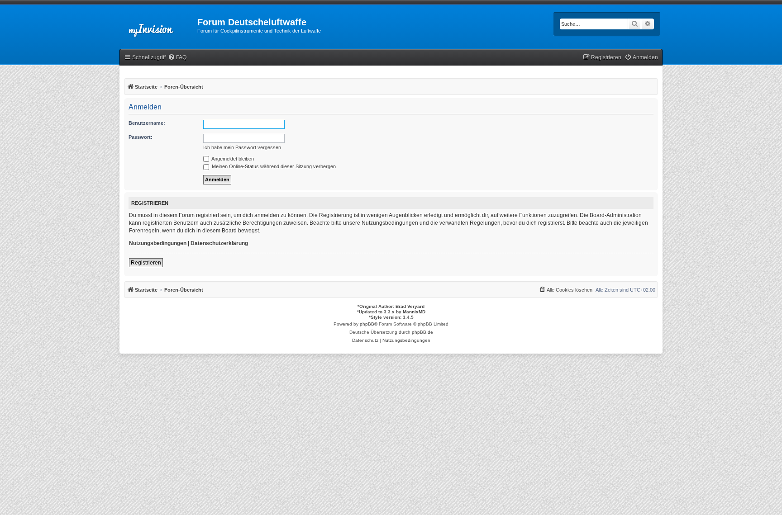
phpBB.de (422, 332)
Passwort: (141, 137)
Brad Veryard (410, 306)
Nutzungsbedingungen (157, 243)
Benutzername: (147, 123)
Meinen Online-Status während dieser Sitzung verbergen (273, 166)
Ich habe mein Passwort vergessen (242, 147)
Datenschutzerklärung (219, 243)
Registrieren (146, 263)
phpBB (367, 323)
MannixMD (414, 311)
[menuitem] (177, 58)
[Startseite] (158, 24)
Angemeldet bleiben (232, 158)
